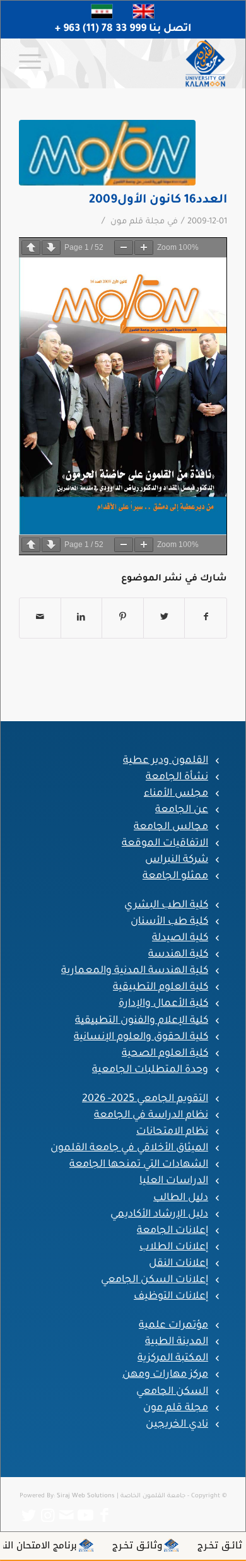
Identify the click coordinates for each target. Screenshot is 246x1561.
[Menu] (34, 63)
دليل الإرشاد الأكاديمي (159, 1214)
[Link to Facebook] (104, 1515)
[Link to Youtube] (85, 1515)
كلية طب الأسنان (169, 922)
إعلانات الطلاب (173, 1247)
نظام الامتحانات (172, 1132)
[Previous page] (30, 247)
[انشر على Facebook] (205, 618)
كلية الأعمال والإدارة (163, 1004)
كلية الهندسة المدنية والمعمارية (134, 971)
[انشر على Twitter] (164, 618)
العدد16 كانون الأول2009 (158, 200)
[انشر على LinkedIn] (81, 618)
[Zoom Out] (123, 247)
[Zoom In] (143, 247)
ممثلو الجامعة (175, 876)
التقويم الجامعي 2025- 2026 (145, 1099)
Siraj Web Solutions (86, 1496)
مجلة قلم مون (137, 222)
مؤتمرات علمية (173, 1325)
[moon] (107, 153)
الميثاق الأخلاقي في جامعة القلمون (129, 1148)
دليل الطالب (180, 1198)
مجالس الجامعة (171, 827)
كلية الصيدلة (180, 938)
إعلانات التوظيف (171, 1296)
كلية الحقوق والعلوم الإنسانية (141, 1037)
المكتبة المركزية (173, 1358)
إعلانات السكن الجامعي (154, 1280)
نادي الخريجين (177, 1424)
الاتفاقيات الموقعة (165, 843)
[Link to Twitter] (28, 1515)
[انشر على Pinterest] (122, 618)
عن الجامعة (181, 810)
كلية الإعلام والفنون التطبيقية (141, 1021)
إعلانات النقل (178, 1263)
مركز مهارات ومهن (165, 1375)
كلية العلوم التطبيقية (160, 987)
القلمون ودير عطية (165, 761)
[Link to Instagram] (47, 1515)
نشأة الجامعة (177, 777)
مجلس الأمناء (176, 793)
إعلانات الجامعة (172, 1231)
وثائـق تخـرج (177, 1545)
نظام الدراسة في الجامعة (151, 1115)
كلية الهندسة (178, 954)
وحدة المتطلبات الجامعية (150, 1070)
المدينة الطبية (176, 1342)
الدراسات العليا (173, 1181)
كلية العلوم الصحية (165, 1053)
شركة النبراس (176, 860)
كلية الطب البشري (166, 905)
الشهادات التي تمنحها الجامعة (138, 1164)
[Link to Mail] (66, 1515)
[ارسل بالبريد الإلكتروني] (40, 618)
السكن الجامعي (172, 1392)
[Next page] (51, 247)
